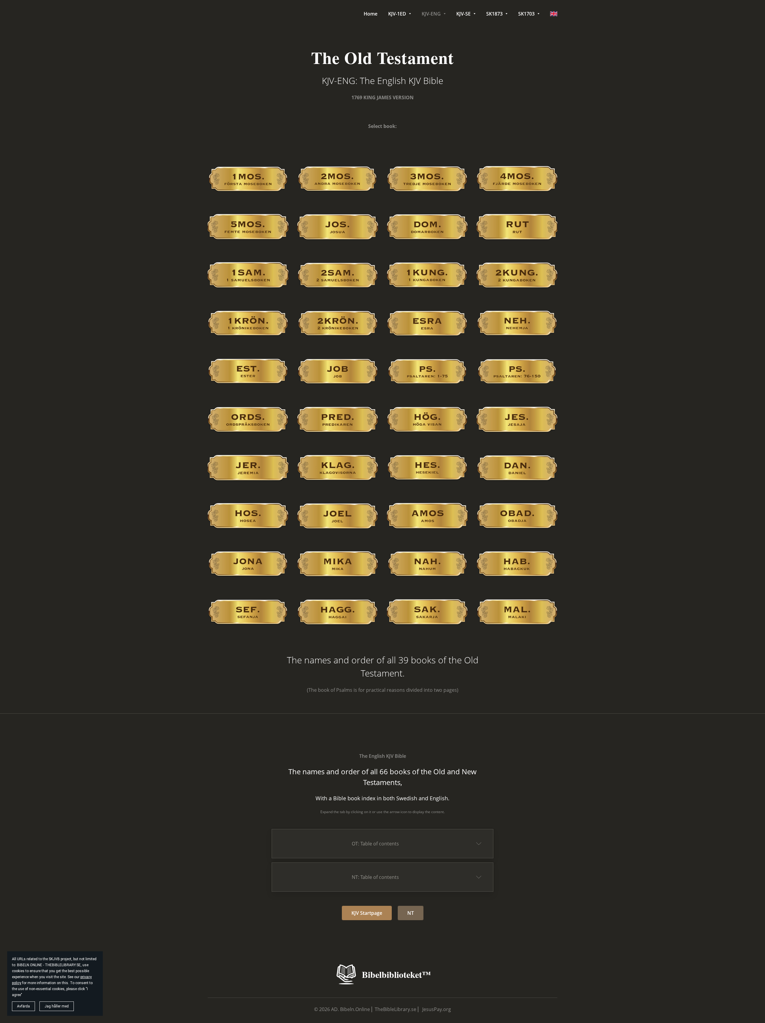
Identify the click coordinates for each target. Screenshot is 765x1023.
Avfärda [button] (23, 1006)
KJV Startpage (366, 913)
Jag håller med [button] (57, 1006)
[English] (553, 13)
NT (410, 913)
